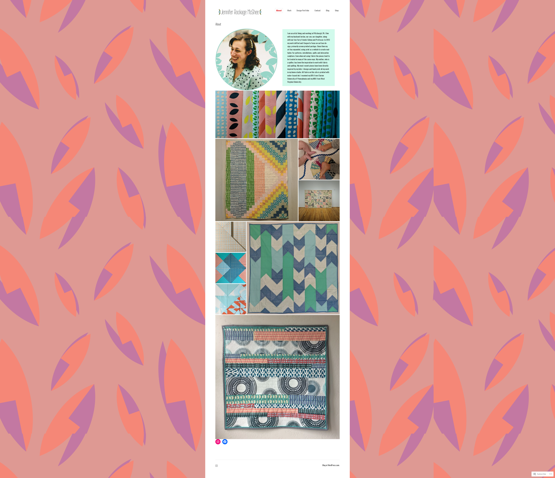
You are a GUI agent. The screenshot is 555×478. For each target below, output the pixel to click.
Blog (327, 10)
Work (289, 10)
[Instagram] (218, 441)
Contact (317, 10)
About (279, 10)
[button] (277, 114)
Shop (337, 10)
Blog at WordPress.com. (331, 465)
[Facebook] (224, 441)
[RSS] (216, 466)
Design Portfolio (303, 10)
